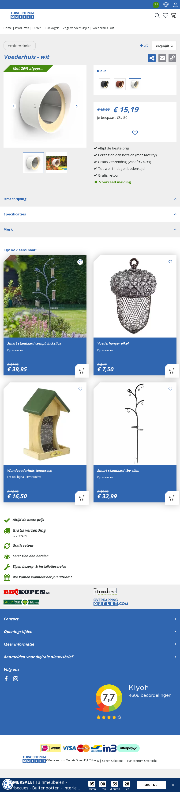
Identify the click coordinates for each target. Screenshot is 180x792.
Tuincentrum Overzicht (142, 761)
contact (166, 4)
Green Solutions (112, 761)
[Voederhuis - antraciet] (105, 84)
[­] (6, 700)
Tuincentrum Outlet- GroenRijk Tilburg (74, 760)
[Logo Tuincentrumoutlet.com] (22, 15)
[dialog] (7, 784)
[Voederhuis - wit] (45, 106)
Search (157, 15)
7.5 (156, 4)
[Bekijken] (174, 15)
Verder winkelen (19, 46)
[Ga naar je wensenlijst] (165, 15)
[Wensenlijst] (165, 15)
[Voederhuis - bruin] (120, 84)
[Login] (175, 4)
